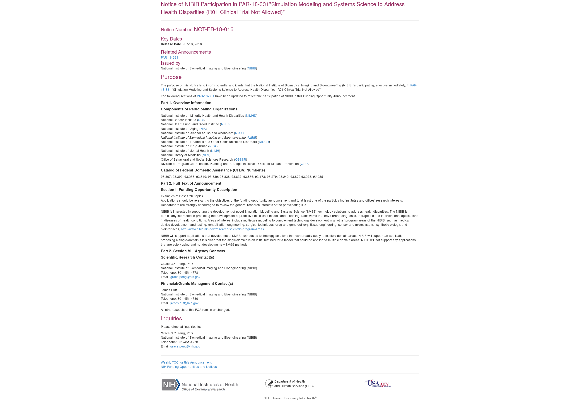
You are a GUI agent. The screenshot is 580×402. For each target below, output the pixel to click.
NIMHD (251, 115)
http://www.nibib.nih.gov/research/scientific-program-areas (222, 229)
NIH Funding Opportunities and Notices (189, 366)
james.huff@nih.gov (184, 303)
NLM (206, 154)
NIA (203, 128)
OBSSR (240, 159)
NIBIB (252, 68)
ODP (304, 163)
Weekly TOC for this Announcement (186, 362)
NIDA (213, 146)
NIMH (215, 150)
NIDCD (264, 141)
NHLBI (225, 124)
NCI (201, 119)
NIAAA (239, 133)
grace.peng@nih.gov (185, 276)
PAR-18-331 (169, 57)
